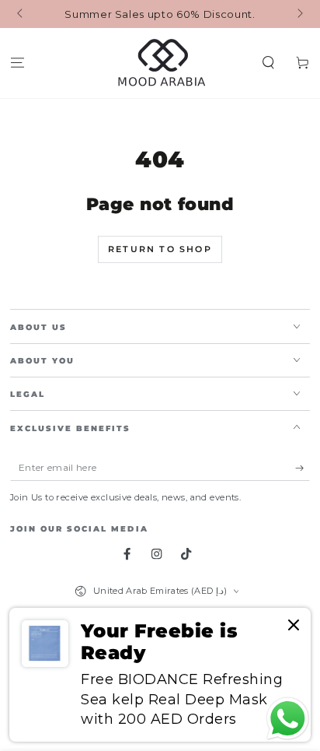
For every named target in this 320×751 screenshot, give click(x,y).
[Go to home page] (160, 63)
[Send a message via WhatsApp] (287, 718)
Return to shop (160, 249)
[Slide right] (298, 14)
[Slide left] (21, 14)
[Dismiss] (293, 626)
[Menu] (17, 63)
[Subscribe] (303, 468)
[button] (269, 63)
